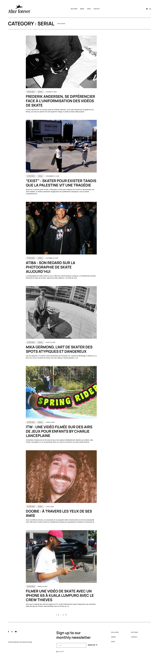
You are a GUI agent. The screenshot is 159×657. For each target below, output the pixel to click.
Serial (82, 9)
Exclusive (115, 632)
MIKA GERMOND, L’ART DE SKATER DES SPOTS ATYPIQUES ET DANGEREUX (59, 349)
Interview (31, 92)
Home (59, 23)
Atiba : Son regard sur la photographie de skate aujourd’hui (50, 267)
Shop (89, 9)
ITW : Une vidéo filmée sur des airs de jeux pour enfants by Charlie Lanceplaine (59, 431)
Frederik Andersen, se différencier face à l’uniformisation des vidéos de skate (60, 101)
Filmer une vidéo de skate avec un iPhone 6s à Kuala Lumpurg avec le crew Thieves (60, 595)
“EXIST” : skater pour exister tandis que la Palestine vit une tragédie (61, 183)
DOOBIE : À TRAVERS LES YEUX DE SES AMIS (59, 513)
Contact (96, 9)
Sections (74, 9)
